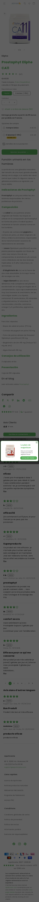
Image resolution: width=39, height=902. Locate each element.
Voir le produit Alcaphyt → (29, 458)
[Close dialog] (37, 442)
